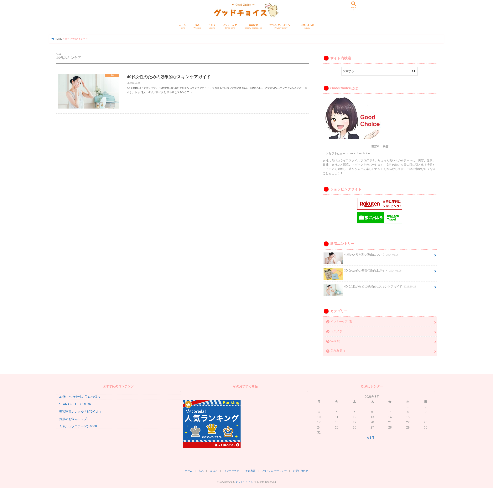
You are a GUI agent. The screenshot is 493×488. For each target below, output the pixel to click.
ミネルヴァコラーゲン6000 (78, 426)
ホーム (182, 26)
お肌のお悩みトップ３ (74, 419)
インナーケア (230, 26)
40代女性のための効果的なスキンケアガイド (380, 286)
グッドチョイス (244, 481)
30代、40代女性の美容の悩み (79, 397)
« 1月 (370, 437)
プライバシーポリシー (281, 26)
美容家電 (253, 26)
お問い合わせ (307, 26)
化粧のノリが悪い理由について (371, 254)
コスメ (211, 26)
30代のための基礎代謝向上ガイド (373, 270)
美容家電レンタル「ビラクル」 (80, 411)
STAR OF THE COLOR (75, 404)
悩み (197, 26)
